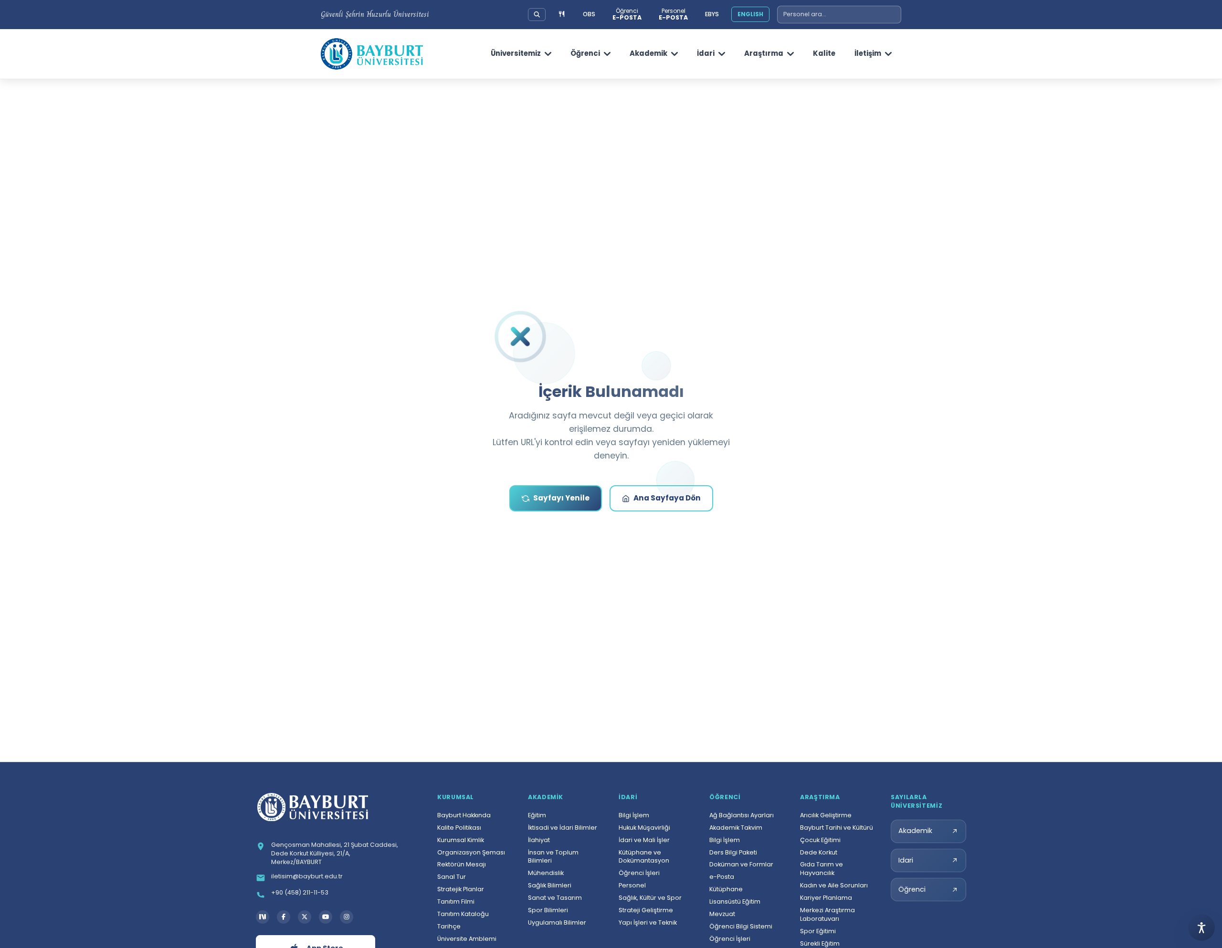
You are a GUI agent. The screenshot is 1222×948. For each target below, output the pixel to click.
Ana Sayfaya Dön (667, 498)
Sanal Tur (451, 877)
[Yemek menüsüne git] (561, 14)
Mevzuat (722, 914)
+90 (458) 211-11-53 (299, 892)
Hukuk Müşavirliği (644, 827)
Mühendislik (546, 873)
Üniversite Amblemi (466, 939)
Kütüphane (726, 889)
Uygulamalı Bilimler (557, 922)
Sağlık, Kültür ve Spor (650, 898)
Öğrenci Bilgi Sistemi (740, 926)
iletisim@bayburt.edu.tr (307, 876)
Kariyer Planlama (826, 898)
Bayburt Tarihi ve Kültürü (836, 827)
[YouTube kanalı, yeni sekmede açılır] (325, 917)
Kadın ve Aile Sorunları (834, 885)
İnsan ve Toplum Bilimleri (553, 856)
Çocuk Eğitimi (820, 840)
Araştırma (763, 53)
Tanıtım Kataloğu (463, 914)
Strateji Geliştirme (646, 910)
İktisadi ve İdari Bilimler (562, 827)
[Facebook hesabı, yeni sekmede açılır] (283, 917)
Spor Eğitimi (818, 931)
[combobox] (839, 14)
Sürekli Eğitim (820, 943)
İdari (706, 53)
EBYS (712, 14)
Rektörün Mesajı (461, 864)
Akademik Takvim (735, 827)
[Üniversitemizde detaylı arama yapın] (537, 14)
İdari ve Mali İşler (644, 840)
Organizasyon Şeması (471, 852)
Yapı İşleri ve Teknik (648, 922)
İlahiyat (539, 840)
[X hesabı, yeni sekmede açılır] (304, 917)
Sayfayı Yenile (561, 498)
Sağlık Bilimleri (549, 885)
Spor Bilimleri (548, 910)
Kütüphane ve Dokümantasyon (644, 856)
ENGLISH (750, 14)
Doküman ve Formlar (741, 864)
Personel (632, 885)
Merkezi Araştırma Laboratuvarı (827, 914)
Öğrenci (585, 53)
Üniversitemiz (516, 53)
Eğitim (537, 815)
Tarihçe (449, 926)
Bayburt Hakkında (464, 815)
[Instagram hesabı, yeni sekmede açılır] (346, 917)
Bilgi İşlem (634, 815)
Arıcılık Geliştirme (826, 815)
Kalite (824, 53)
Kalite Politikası (459, 827)
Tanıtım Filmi (455, 901)
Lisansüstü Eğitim (734, 901)
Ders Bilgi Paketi (733, 852)
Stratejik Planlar (460, 889)
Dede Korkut (818, 852)
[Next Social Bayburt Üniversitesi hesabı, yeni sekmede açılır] (262, 917)
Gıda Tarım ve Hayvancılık (821, 868)
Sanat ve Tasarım (555, 898)
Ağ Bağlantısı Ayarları (741, 815)
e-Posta (721, 877)
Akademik (648, 53)
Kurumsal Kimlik (460, 840)
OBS (589, 14)
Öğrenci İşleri (639, 873)
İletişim (867, 53)
